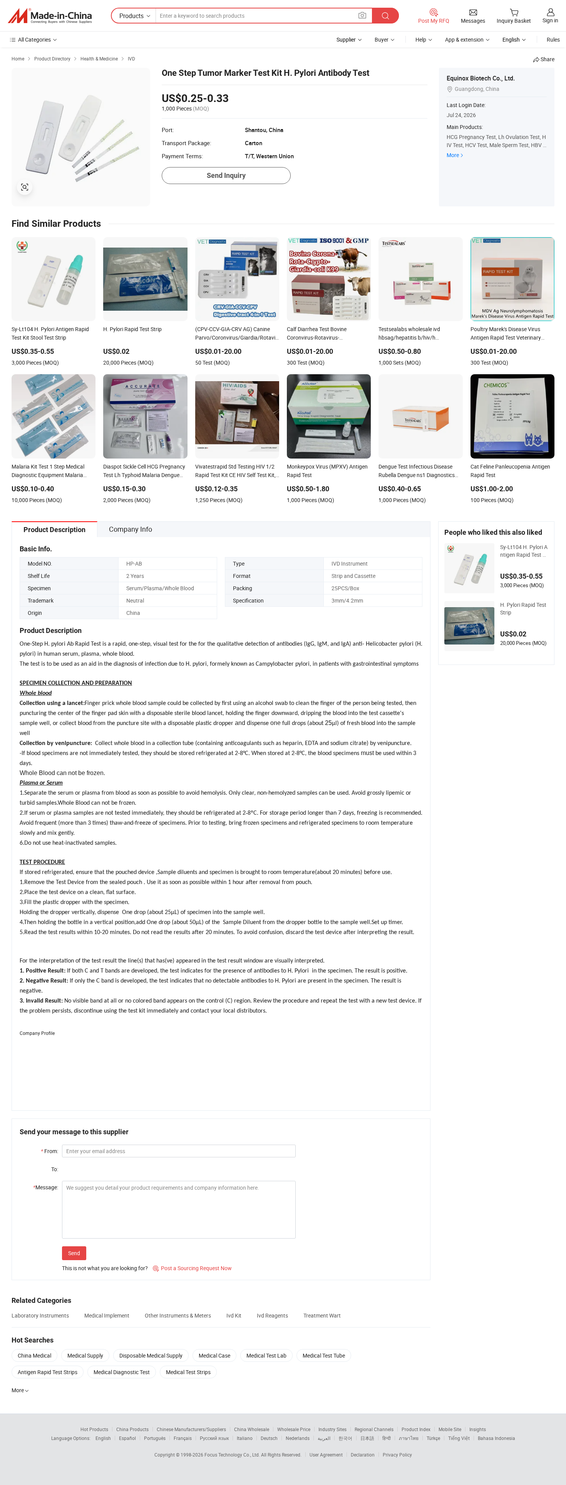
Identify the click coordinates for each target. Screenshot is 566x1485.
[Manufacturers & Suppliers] (50, 16)
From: (49, 1151)
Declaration (363, 1455)
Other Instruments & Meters (178, 1315)
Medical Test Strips (188, 1372)
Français (183, 1438)
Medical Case (214, 1355)
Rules (553, 39)
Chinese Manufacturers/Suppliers (191, 1429)
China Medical (34, 1355)
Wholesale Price (293, 1429)
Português (155, 1438)
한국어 (345, 1438)
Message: (45, 1187)
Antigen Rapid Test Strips (47, 1372)
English (103, 1438)
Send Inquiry (226, 175)
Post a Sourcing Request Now (192, 1268)
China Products (132, 1429)
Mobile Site (450, 1429)
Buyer (381, 39)
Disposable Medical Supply (151, 1355)
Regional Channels (374, 1429)
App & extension (464, 39)
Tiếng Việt (459, 1438)
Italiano (245, 1438)
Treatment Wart (322, 1315)
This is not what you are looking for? (105, 1268)
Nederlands (298, 1438)
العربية (324, 1438)
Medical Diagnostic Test (122, 1372)
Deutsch (269, 1438)
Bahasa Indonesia (496, 1438)
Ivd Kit (233, 1315)
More (453, 155)
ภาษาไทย (409, 1438)
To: (54, 1169)
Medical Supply (85, 1355)
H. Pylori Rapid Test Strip (523, 608)
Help (420, 39)
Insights (477, 1429)
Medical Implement (106, 1315)
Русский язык (214, 1438)
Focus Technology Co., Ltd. (232, 1455)
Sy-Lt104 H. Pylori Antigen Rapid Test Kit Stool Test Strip (524, 551)
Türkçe (433, 1438)
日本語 (367, 1438)
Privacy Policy (397, 1455)
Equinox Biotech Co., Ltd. (481, 78)
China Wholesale (251, 1429)
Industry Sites (332, 1429)
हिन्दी (386, 1438)
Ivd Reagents (272, 1315)
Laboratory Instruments (40, 1315)
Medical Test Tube (324, 1355)
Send (74, 1253)
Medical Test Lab (266, 1355)
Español (127, 1438)
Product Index (416, 1429)
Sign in (550, 20)
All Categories (34, 39)
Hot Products (94, 1429)
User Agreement (326, 1455)
